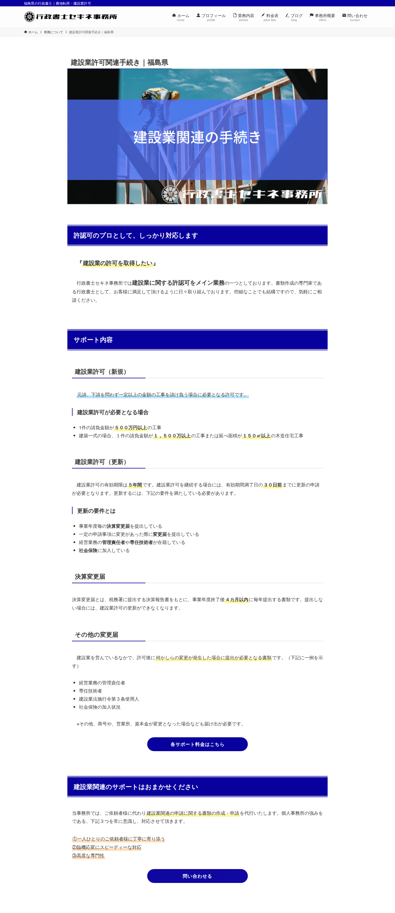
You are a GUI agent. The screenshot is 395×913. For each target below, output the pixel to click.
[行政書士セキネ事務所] (70, 17)
